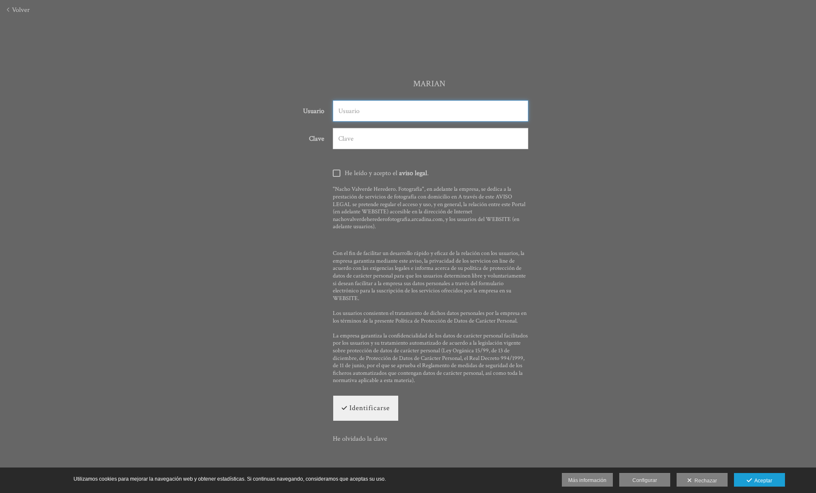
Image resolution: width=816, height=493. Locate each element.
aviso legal (413, 173)
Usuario (313, 111)
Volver (20, 10)
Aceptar (762, 481)
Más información (587, 480)
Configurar (644, 480)
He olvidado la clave (360, 438)
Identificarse (368, 408)
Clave (316, 139)
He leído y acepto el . (387, 173)
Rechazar (704, 481)
